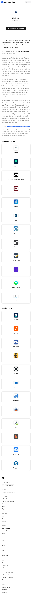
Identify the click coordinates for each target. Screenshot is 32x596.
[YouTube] (7, 482)
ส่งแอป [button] (3, 533)
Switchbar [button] (4, 506)
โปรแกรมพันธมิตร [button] (6, 553)
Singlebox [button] (4, 508)
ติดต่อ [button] (3, 548)
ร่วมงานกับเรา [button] (5, 565)
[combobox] (9, 485)
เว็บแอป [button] (3, 503)
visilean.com (16, 21)
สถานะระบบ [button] (5, 555)
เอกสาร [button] (3, 545)
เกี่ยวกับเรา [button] (4, 562)
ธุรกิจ (16, 23)
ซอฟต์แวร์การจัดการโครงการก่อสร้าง (21, 126)
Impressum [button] (4, 592)
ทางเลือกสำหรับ (7, 308)
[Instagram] (9, 482)
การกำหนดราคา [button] (5, 543)
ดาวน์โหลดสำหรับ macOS (17, 28)
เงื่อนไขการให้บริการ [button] (7, 587)
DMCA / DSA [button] (5, 589)
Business (10, 126)
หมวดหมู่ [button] (4, 521)
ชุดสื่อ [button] (3, 567)
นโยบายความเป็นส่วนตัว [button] (8, 577)
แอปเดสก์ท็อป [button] (5, 498)
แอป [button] (3, 516)
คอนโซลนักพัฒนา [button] (6, 528)
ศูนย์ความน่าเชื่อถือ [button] (6, 575)
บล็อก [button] (3, 550)
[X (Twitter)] (2, 482)
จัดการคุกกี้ (4, 489)
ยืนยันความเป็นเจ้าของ (24, 51)
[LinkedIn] (4, 482)
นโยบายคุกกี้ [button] (5, 580)
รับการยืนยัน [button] (5, 530)
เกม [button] (2, 518)
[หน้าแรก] (8, 2)
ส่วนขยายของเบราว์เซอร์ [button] (8, 501)
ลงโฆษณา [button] (4, 535)
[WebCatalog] (3, 478)
